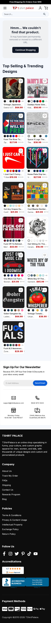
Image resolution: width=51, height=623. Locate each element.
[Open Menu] (5, 8)
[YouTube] (35, 554)
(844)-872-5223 (37, 403)
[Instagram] (10, 554)
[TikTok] (29, 554)
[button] (21, 81)
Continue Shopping (25, 49)
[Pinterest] (23, 554)
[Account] (40, 8)
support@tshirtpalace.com (13, 403)
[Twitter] (17, 554)
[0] (46, 8)
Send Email (40, 383)
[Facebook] (4, 554)
